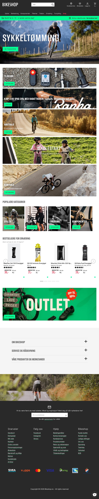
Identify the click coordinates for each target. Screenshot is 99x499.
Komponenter (25, 13)
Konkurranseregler (59, 436)
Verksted (81, 450)
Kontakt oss (82, 436)
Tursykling (57, 13)
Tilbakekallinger (59, 453)
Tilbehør (34, 13)
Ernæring (49, 13)
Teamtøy (81, 447)
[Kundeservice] (71, 4)
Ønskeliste (11, 450)
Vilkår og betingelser (60, 450)
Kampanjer (12, 436)
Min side (11, 439)
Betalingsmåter (58, 433)
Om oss (81, 442)
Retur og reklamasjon (61, 444)
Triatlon (41, 13)
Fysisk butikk (83, 433)
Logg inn (87, 6)
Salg (64, 13)
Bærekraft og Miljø (15, 453)
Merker (10, 456)
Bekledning (15, 13)
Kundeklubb (12, 459)
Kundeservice (58, 439)
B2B (79, 453)
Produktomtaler (59, 442)
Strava (36, 439)
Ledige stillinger (84, 439)
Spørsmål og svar (59, 447)
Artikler (10, 462)
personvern (49, 419)
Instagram (37, 436)
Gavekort (11, 433)
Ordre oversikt (13, 444)
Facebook (37, 433)
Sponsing (81, 444)
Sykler (7, 13)
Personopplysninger (15, 447)
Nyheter (11, 442)
